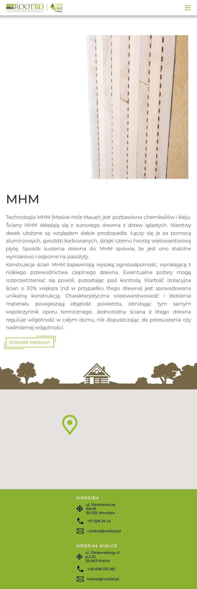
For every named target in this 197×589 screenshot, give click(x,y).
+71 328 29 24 (99, 521)
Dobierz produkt (29, 342)
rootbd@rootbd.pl (104, 531)
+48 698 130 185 (101, 569)
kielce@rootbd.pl (103, 579)
